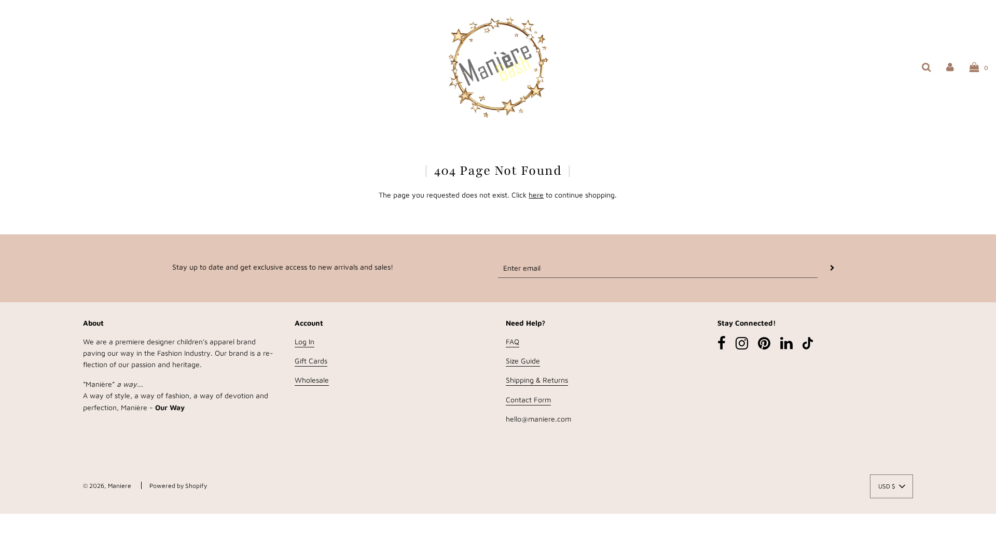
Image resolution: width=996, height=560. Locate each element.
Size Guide (523, 360)
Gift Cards (311, 360)
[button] (891, 486)
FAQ (512, 341)
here (536, 194)
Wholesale (312, 379)
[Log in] (950, 66)
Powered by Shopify (178, 485)
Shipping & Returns (537, 379)
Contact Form (528, 399)
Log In (304, 341)
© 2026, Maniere (107, 485)
